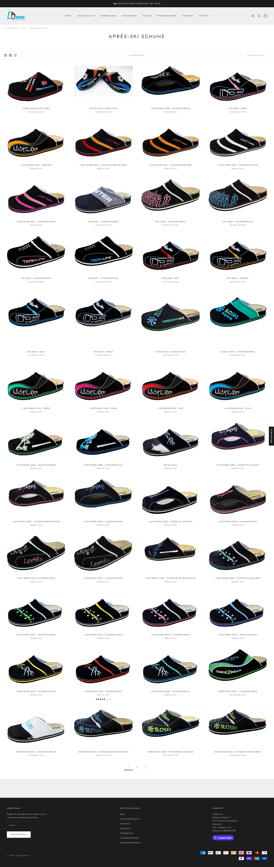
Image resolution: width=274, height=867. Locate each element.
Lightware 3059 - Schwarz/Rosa (238, 521)
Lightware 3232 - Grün (36, 408)
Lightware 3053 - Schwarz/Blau (237, 635)
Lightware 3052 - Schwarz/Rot (103, 691)
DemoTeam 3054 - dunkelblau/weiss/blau (103, 752)
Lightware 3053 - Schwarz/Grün (36, 635)
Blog (122, 814)
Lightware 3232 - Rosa (103, 408)
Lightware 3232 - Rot (170, 408)
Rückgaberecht (126, 833)
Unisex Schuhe (86, 16)
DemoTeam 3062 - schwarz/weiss (36, 752)
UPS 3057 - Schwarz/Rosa (36, 278)
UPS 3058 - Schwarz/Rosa (170, 222)
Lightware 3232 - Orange (36, 165)
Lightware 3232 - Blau (237, 408)
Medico (147, 16)
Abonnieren (19, 834)
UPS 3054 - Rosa (237, 108)
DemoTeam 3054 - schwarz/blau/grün (170, 752)
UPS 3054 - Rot (170, 278)
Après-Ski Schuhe (38, 28)
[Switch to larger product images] (5, 55)
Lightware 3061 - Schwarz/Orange (171, 165)
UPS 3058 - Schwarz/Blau (238, 222)
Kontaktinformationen (130, 819)
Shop (23, 28)
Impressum (125, 823)
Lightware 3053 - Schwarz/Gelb (103, 635)
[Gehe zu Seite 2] (145, 767)
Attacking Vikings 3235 (103, 108)
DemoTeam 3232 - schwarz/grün (237, 691)
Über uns (187, 16)
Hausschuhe (129, 16)
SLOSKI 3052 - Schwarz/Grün (238, 352)
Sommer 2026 (108, 16)
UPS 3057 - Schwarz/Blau (103, 278)
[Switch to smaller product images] (10, 55)
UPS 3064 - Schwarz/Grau (103, 222)
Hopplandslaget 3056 (36, 108)
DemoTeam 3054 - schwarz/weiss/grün (237, 752)
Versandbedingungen (129, 838)
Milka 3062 (170, 465)
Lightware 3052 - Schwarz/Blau (170, 691)
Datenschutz (125, 828)
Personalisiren (166, 16)
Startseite (12, 28)
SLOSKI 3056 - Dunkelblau (170, 352)
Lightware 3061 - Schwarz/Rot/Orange (103, 165)
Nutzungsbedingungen (130, 842)
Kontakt (204, 16)
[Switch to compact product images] (15, 55)
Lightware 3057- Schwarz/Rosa (36, 578)
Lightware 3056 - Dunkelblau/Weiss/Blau (170, 578)
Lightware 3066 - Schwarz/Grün (36, 465)
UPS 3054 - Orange (238, 278)
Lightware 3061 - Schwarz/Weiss (238, 165)
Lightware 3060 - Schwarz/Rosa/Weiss (36, 521)
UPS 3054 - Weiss (103, 352)
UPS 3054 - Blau (36, 352)
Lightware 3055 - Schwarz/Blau (170, 108)
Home (68, 16)
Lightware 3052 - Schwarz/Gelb (36, 691)
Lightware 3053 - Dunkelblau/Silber (237, 578)
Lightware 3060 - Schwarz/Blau (103, 521)
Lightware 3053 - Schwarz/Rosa (170, 635)
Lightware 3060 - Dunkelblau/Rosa (237, 465)
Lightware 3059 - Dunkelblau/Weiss (171, 521)
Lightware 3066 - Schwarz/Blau (103, 465)
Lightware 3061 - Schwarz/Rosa (36, 222)
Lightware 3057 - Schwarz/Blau (103, 578)
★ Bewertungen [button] (271, 436)
